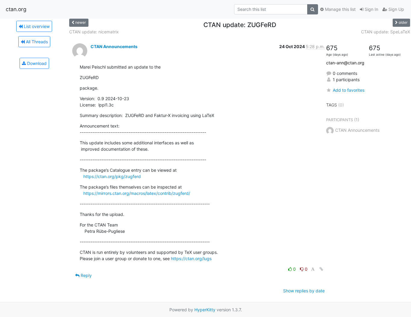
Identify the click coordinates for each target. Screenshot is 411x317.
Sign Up (395, 9)
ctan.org (16, 9)
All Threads (36, 41)
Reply (85, 275)
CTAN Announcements (114, 46)
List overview (36, 26)
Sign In (370, 9)
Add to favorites (348, 90)
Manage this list (340, 9)
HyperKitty (204, 309)
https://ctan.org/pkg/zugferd (112, 176)
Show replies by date (304, 290)
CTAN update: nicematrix (94, 31)
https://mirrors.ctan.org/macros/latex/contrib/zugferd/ (136, 193)
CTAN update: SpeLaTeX (385, 31)
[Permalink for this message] (321, 269)
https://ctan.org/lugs (191, 258)
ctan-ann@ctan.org (345, 62)
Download (36, 63)
